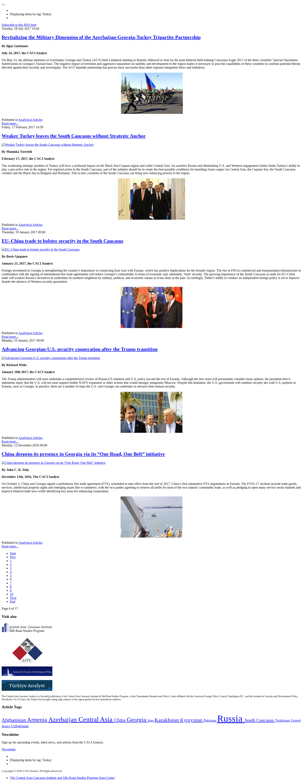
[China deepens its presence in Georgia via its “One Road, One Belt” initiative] (54, 462)
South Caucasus (260, 720)
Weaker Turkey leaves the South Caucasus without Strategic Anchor (74, 136)
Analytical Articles (30, 119)
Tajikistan (283, 720)
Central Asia (96, 719)
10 (11, 594)
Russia (231, 718)
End (12, 601)
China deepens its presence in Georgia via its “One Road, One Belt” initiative (83, 454)
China (120, 720)
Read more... (10, 123)
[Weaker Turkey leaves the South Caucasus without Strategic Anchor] (48, 144)
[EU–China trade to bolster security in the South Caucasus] (41, 249)
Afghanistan (14, 720)
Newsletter (9, 749)
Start (13, 553)
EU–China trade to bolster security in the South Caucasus (62, 241)
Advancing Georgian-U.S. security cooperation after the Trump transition (79, 349)
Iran (151, 720)
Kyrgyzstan (192, 720)
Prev (13, 557)
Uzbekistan (20, 726)
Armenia (37, 720)
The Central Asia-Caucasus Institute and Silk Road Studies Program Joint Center (62, 777)
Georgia (137, 719)
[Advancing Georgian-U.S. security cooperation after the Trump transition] (51, 358)
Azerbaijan (63, 719)
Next (13, 598)
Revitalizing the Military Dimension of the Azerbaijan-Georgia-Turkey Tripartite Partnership (101, 37)
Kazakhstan (167, 720)
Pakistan (210, 720)
